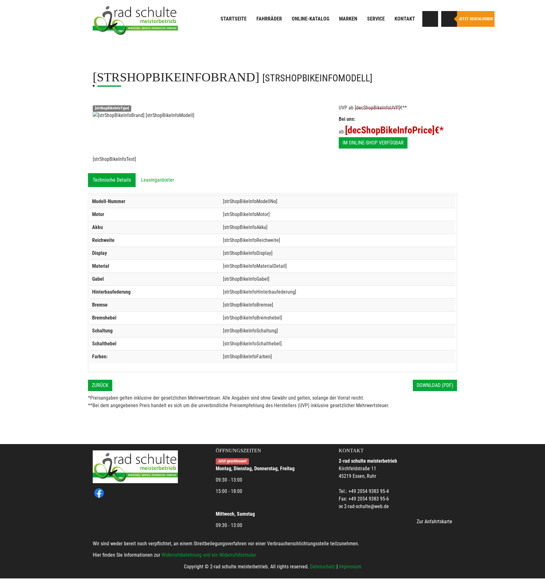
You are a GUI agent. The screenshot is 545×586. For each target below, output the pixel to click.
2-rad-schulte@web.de (366, 506)
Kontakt (405, 19)
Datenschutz (322, 567)
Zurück (100, 385)
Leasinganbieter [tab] (157, 180)
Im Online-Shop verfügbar (373, 143)
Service (376, 19)
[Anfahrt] (430, 19)
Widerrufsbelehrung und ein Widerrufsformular (208, 555)
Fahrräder (269, 19)
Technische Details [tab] (112, 180)
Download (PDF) (435, 385)
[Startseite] (135, 19)
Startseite (233, 19)
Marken (348, 19)
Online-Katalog (310, 19)
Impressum (350, 567)
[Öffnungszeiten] (449, 19)
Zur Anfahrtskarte (434, 521)
